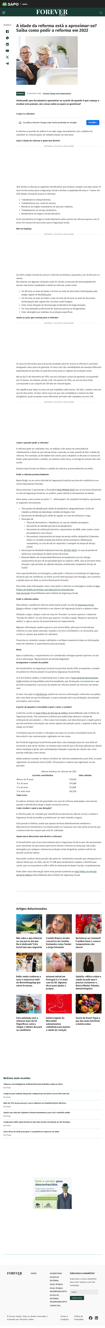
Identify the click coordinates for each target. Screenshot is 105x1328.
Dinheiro (20, 93)
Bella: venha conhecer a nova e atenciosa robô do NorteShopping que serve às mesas (28, 981)
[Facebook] (7, 31)
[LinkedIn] (7, 44)
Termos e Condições (64, 1318)
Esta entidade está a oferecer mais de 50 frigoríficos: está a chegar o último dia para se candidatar (29, 1024)
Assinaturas (56, 1273)
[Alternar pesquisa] (101, 12)
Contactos (55, 1305)
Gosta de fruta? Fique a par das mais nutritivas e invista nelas (88, 1021)
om (46, 590)
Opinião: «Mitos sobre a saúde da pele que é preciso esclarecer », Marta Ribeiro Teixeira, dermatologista (88, 982)
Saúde (33, 1273)
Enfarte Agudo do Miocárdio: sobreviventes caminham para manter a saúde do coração (58, 1024)
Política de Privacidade (78, 1318)
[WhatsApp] (7, 38)
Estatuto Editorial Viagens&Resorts (58, 1298)
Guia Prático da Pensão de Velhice (52, 713)
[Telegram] (7, 63)
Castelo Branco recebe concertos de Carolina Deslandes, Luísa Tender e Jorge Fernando (58, 943)
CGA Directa (41, 694)
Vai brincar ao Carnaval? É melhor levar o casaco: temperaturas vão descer (88, 943)
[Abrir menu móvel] (3, 13)
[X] (7, 57)
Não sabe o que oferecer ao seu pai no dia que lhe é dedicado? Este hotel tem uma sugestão (29, 943)
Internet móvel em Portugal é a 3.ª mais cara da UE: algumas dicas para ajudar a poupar (57, 982)
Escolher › (93, 122)
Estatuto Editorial (54, 1279)
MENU (24, 4)
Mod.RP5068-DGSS (66, 490)
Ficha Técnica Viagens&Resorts (58, 1290)
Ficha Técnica (56, 1284)
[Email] (7, 50)
